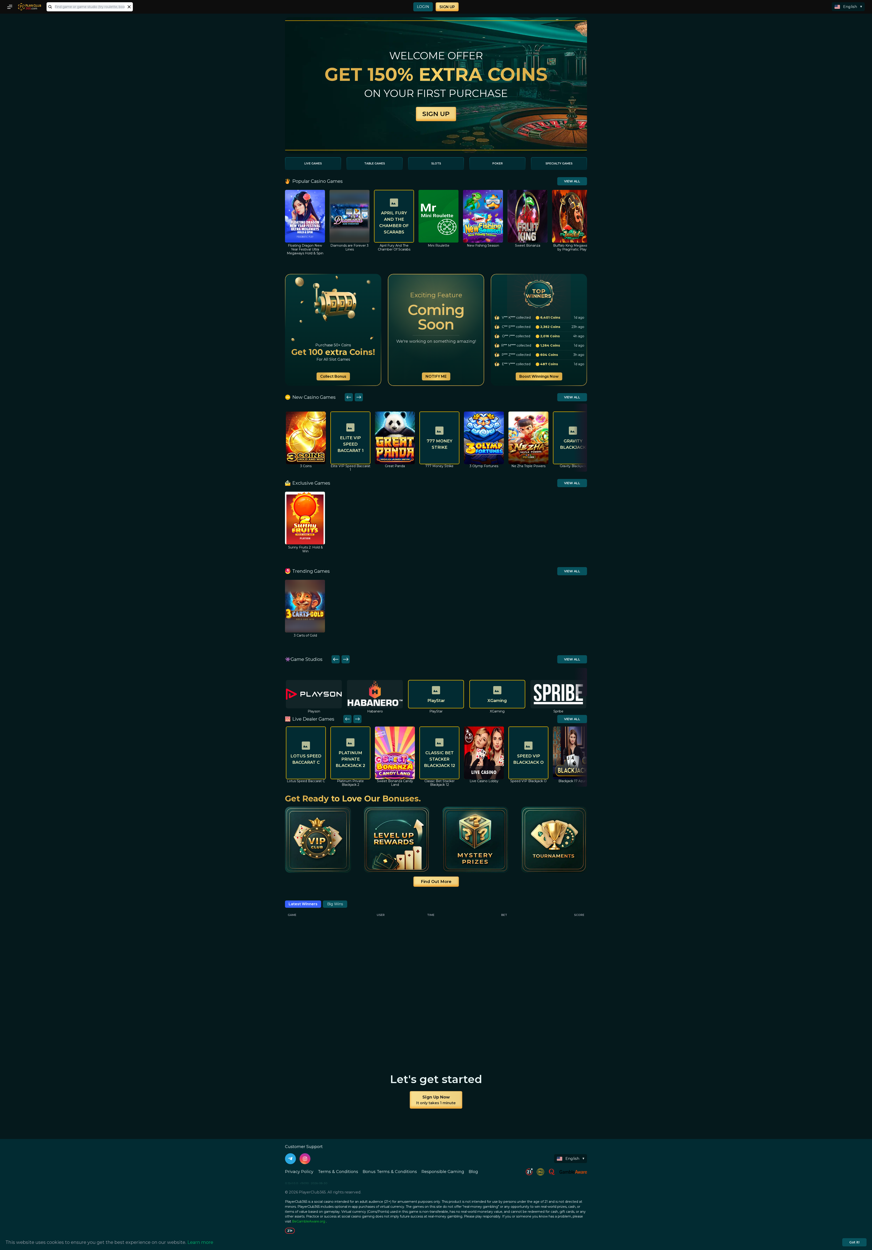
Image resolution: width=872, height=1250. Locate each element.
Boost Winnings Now (539, 376)
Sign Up (447, 7)
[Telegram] (290, 1158)
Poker (497, 163)
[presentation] (90, 7)
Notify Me (436, 376)
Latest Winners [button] (303, 904)
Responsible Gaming (442, 1171)
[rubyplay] (558, 694)
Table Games (374, 163)
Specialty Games (558, 163)
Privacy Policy (299, 1171)
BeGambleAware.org (308, 1221)
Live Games (313, 163)
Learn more (200, 1242)
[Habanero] (314, 694)
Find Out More (436, 881)
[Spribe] (497, 694)
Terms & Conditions (338, 1171)
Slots (436, 163)
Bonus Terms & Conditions (390, 1171)
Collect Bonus (333, 376)
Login (423, 7)
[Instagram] (305, 1158)
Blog (473, 1171)
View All (572, 181)
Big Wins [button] (335, 904)
